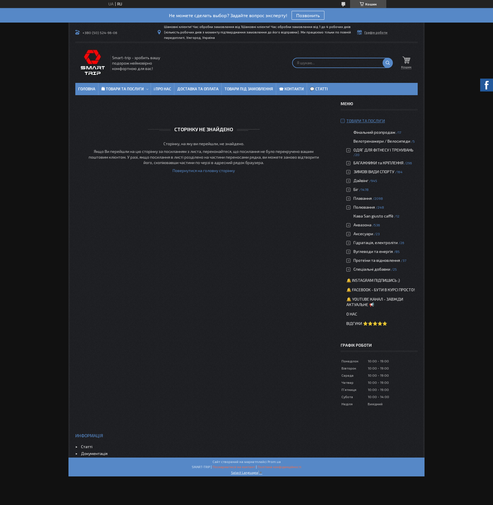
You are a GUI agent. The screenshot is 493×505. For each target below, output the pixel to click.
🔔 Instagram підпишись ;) (373, 280)
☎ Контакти (291, 89)
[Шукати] (388, 63)
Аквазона (362, 224)
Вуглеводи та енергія (373, 251)
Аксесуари (363, 233)
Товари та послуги (365, 120)
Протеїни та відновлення (376, 260)
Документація (94, 453)
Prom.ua (274, 462)
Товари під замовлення (249, 89)
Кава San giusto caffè (373, 215)
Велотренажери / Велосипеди (381, 141)
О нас (351, 314)
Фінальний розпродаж (374, 132)
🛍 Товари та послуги (122, 89)
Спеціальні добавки (371, 269)
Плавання (362, 198)
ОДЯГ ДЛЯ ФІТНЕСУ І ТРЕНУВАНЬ (383, 149)
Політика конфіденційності (279, 467)
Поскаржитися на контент (234, 467)
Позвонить (308, 15)
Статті (86, 446)
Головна (86, 89)
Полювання (364, 207)
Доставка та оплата (198, 89)
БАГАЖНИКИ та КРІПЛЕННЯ (378, 162)
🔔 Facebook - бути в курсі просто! (380, 289)
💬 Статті (319, 89)
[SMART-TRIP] (92, 63)
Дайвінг (360, 180)
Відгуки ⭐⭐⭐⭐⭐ (366, 323)
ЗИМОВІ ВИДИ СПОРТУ (373, 171)
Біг (355, 189)
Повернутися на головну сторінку (204, 170)
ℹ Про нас (162, 89)
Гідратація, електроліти (375, 242)
